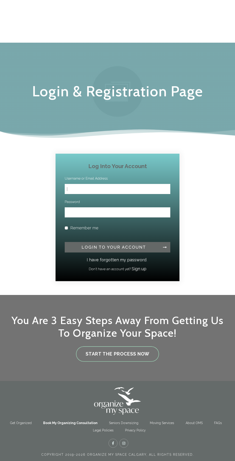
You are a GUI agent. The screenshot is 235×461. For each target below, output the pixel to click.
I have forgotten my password (117, 259)
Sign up (139, 268)
